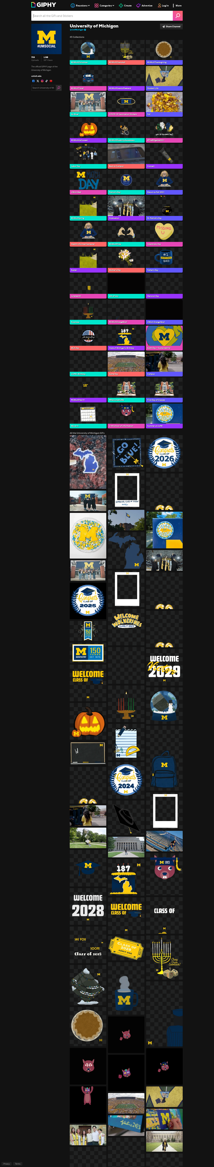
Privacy (6, 1164)
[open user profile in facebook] (33, 81)
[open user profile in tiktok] (46, 81)
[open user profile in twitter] (38, 81)
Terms (17, 1164)
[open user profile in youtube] (51, 81)
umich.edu (36, 76)
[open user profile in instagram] (42, 81)
